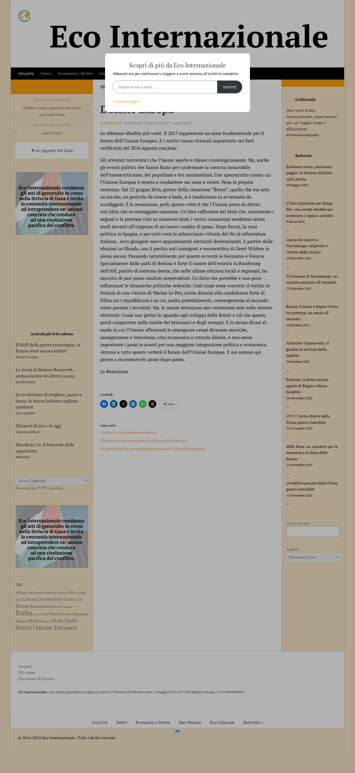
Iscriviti (229, 86)
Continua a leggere (126, 101)
